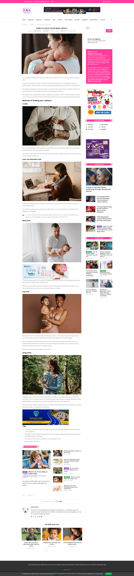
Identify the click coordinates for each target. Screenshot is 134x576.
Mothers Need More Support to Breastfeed (72, 451)
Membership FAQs (101, 564)
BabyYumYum (37, 31)
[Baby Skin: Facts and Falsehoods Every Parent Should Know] (57, 488)
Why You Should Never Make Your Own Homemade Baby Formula (72, 461)
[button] (23, 539)
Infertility (39, 19)
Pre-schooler (68, 19)
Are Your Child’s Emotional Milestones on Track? (71, 469)
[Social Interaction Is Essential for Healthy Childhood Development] (92, 264)
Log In (52, 1)
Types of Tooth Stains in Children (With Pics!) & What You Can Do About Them (104, 228)
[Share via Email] (60, 501)
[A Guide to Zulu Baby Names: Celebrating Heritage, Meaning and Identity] (99, 176)
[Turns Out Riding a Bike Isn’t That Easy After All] (92, 283)
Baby (54, 19)
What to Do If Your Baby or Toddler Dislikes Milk (34, 473)
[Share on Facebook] (56, 501)
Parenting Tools (28, 1)
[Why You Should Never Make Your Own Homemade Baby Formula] (57, 462)
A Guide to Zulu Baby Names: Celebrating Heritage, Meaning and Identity (98, 189)
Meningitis (85, 19)
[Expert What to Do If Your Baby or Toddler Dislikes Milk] (36, 459)
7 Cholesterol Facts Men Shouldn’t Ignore (106, 272)
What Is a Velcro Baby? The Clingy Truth (72, 477)
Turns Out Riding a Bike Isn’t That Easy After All (91, 291)
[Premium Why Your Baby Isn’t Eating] (51, 534)
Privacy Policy (64, 564)
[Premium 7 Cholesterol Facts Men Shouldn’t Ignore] (106, 264)
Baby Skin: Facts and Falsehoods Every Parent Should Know (71, 487)
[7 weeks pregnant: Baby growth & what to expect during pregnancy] (90, 209)
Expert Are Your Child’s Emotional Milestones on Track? (31, 544)
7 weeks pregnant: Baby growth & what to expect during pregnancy (104, 209)
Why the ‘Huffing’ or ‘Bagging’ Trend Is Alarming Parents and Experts (106, 254)
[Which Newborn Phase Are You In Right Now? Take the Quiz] (72, 534)
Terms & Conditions (56, 564)
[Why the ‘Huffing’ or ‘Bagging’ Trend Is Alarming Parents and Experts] (106, 246)
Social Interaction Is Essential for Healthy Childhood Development (92, 273)
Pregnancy (47, 19)
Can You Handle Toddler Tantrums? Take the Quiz (92, 254)
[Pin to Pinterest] (59, 501)
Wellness (77, 19)
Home (23, 19)
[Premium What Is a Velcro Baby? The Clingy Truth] (57, 479)
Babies (32, 24)
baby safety (30, 495)
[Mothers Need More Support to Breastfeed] (57, 453)
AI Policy (77, 564)
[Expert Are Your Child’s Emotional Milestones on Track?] (57, 470)
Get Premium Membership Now (41, 1)
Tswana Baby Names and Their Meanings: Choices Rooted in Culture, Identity (103, 199)
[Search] (111, 20)
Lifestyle (102, 19)
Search (88, 28)
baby (24, 495)
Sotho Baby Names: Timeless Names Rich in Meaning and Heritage (104, 218)
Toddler (60, 19)
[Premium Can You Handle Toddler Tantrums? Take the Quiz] (92, 246)
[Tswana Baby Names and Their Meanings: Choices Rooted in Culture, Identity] (90, 199)
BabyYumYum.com (45, 564)
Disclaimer (71, 564)
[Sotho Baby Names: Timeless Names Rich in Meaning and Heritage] (90, 219)
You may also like (30, 446)
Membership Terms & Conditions (88, 564)
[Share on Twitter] (57, 501)
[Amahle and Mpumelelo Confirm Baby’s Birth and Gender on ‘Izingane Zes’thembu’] (106, 283)
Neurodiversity (94, 19)
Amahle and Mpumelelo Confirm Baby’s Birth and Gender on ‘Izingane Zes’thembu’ (105, 292)
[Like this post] (54, 501)
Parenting (30, 19)
